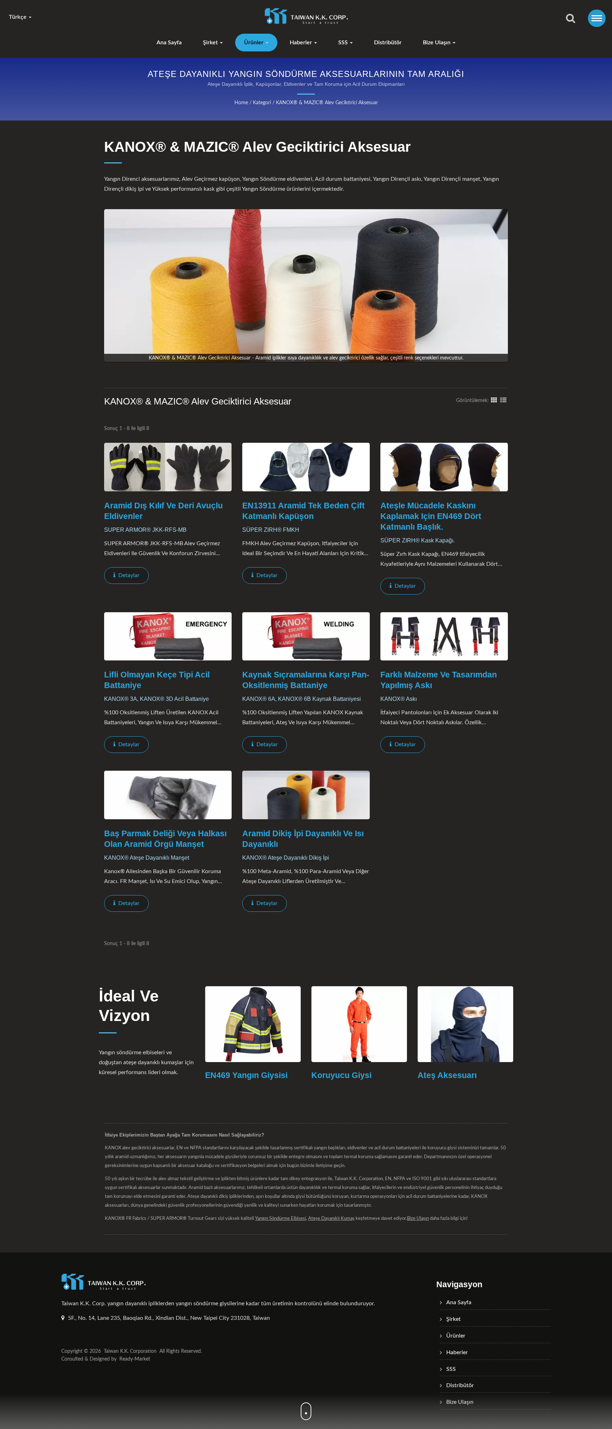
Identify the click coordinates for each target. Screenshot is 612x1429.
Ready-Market (134, 1359)
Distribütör (388, 42)
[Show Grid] (494, 400)
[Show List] (503, 400)
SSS (343, 42)
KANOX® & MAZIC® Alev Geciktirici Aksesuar (327, 102)
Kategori (262, 102)
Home (241, 102)
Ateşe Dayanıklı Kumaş (331, 1218)
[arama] (570, 19)
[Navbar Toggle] (597, 18)
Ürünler (254, 42)
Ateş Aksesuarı (383, 1075)
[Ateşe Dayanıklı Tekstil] (507, 1024)
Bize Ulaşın (437, 42)
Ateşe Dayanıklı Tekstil (504, 1075)
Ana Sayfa (169, 42)
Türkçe (18, 17)
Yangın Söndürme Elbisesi (280, 1218)
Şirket (211, 42)
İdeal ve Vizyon (129, 1006)
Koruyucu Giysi (277, 1075)
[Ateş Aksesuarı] (401, 1024)
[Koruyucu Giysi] (295, 1024)
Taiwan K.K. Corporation (130, 1351)
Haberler (301, 42)
